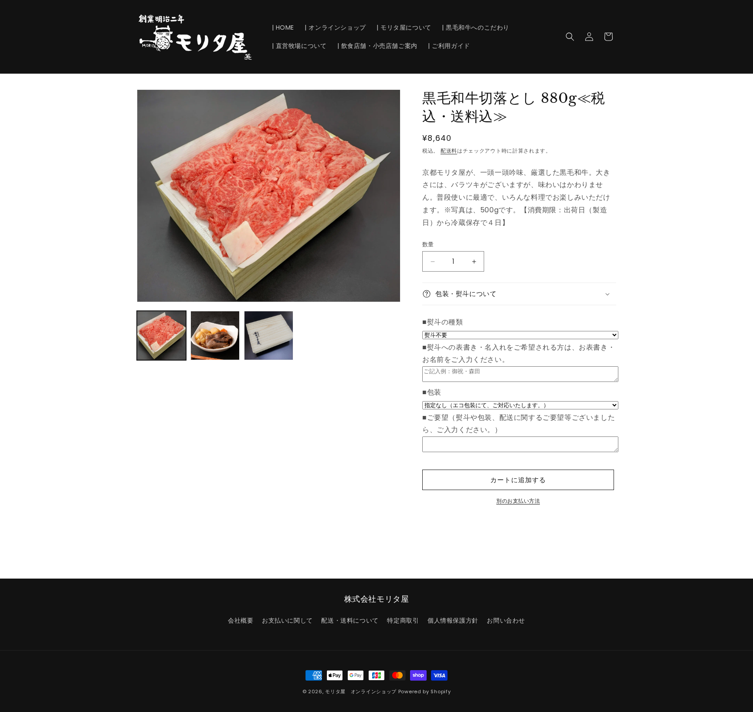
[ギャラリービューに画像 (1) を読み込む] (161, 335)
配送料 (449, 150)
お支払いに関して (287, 620)
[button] (570, 36)
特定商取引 (403, 620)
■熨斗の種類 (442, 322)
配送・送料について (349, 620)
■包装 (431, 392)
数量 (428, 244)
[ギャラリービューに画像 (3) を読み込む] (268, 335)
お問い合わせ (506, 620)
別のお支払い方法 (518, 500)
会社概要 (240, 620)
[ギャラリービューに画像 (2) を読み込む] (215, 335)
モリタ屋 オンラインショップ (361, 691)
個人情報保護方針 (452, 620)
